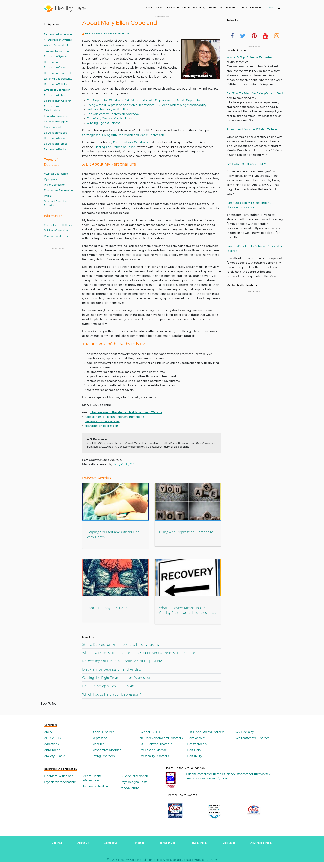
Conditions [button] (152, 7)
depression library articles (102, 421)
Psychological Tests (233, 7)
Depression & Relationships (52, 108)
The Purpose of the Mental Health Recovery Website (126, 412)
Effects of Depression (57, 89)
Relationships (196, 738)
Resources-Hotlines (95, 786)
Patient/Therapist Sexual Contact (108, 686)
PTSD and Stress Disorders (205, 732)
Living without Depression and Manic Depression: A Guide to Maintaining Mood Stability (146, 105)
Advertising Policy (261, 842)
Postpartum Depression (58, 190)
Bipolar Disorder (103, 732)
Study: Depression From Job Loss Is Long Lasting (121, 644)
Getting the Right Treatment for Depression (117, 677)
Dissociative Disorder (106, 750)
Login (269, 7)
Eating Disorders (103, 756)
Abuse (48, 732)
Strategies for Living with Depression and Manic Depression (123, 135)
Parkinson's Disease (153, 750)
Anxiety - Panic (54, 756)
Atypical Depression (56, 173)
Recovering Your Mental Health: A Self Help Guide (122, 661)
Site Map (57, 842)
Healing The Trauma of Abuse (115, 147)
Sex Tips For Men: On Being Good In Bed (255, 93)
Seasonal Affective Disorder (55, 203)
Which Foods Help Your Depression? (111, 694)
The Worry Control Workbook (107, 118)
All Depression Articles (58, 39)
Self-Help (194, 750)
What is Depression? (56, 45)
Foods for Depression (57, 116)
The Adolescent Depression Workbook (113, 114)
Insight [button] (198, 7)
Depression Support (56, 121)
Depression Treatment (57, 73)
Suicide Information (56, 230)
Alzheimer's (52, 750)
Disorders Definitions (58, 776)
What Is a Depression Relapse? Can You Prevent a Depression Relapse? (139, 652)
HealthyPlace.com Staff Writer (108, 33)
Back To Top (48, 703)
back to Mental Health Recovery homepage (114, 417)
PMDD (48, 195)
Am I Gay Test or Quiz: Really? (247, 164)
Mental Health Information (92, 778)
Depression (99, 738)
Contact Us (111, 842)
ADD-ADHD (52, 738)
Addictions (51, 744)
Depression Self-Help (57, 84)
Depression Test (54, 62)
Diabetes (98, 744)
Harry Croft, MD (124, 464)
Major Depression (54, 184)
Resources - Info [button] (177, 7)
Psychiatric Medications (60, 782)
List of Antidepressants (58, 78)
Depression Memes (55, 143)
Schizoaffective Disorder (252, 738)
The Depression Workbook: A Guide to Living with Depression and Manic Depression (144, 100)
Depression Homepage (58, 34)
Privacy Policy (199, 842)
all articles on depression (101, 426)
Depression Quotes (55, 138)
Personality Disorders (154, 756)
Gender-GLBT (150, 732)
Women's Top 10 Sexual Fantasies (249, 57)
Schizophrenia (197, 744)
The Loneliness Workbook (130, 142)
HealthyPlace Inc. (130, 860)
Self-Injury (194, 756)
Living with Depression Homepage (186, 532)
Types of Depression (56, 51)
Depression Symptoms (57, 56)
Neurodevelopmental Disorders (161, 738)
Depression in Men (55, 95)
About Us (83, 842)
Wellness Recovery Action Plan (108, 109)
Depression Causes (55, 67)
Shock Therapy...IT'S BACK (107, 607)
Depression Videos (55, 132)
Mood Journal (52, 127)
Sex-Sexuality (244, 732)
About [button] (254, 7)
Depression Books (55, 149)
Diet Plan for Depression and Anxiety (111, 669)
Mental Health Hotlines (58, 225)
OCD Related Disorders (156, 744)
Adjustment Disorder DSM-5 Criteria (252, 129)
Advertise (139, 842)
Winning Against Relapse (103, 123)
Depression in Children (58, 100)
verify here (219, 778)
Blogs (213, 7)
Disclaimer (229, 842)
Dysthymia (50, 179)
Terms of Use (168, 842)
